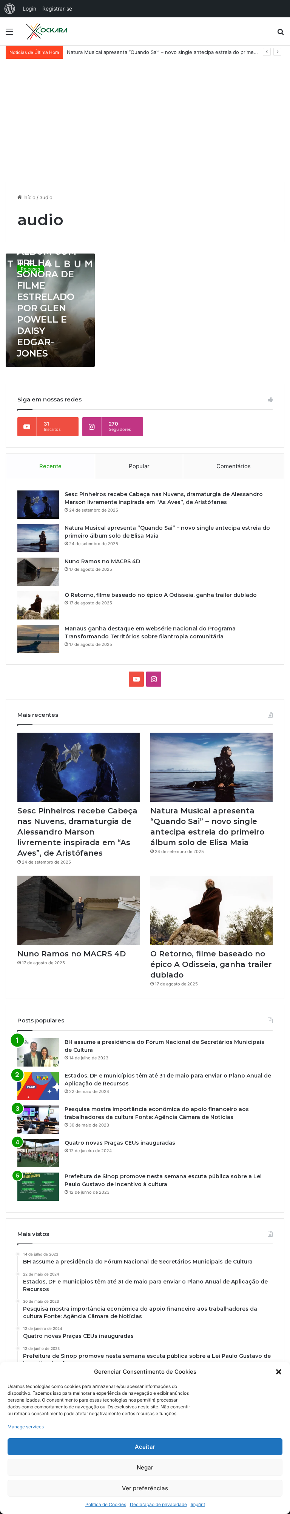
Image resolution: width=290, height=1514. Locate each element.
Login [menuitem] (29, 8)
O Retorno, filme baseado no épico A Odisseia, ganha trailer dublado (161, 595)
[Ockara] (47, 31)
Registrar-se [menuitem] (57, 8)
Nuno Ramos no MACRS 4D (102, 561)
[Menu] (9, 34)
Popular (139, 466)
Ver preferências (145, 1488)
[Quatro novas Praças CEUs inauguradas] (38, 1153)
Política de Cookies (105, 1504)
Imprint (198, 1504)
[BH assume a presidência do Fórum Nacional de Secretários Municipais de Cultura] (38, 1052)
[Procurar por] (280, 34)
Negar (145, 1467)
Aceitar (145, 1446)
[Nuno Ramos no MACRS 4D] (38, 572)
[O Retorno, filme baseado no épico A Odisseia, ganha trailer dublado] (38, 605)
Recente (50, 466)
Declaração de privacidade (158, 1504)
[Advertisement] (145, 123)
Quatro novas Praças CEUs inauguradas (120, 1142)
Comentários (233, 466)
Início (28, 197)
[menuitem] (10, 8)
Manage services (26, 1426)
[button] (278, 1372)
